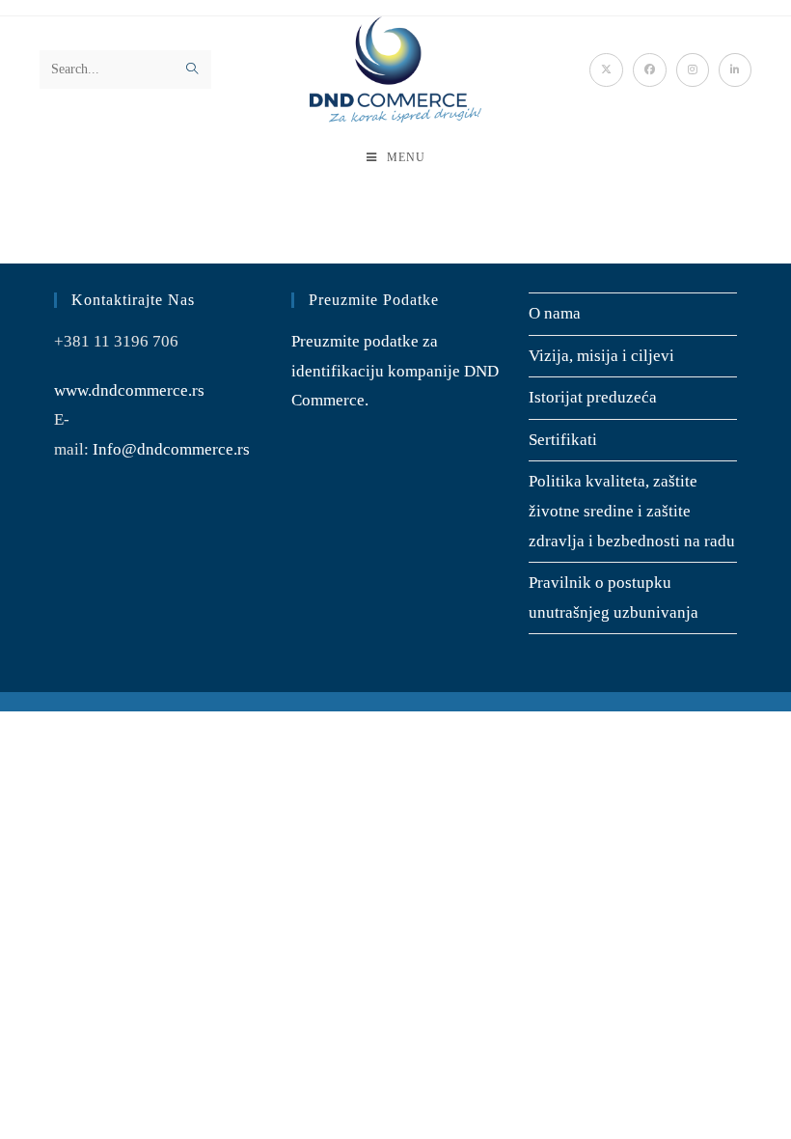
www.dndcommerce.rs (129, 390)
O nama (555, 313)
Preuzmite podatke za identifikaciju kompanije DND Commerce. (395, 370)
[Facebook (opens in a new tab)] (650, 70)
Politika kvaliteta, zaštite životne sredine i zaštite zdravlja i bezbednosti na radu (632, 510)
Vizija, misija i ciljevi (601, 356)
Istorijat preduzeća (593, 397)
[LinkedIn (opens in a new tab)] (735, 70)
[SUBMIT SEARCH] (193, 69)
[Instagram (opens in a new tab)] (692, 70)
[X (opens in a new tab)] (606, 70)
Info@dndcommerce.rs (171, 449)
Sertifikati (563, 440)
